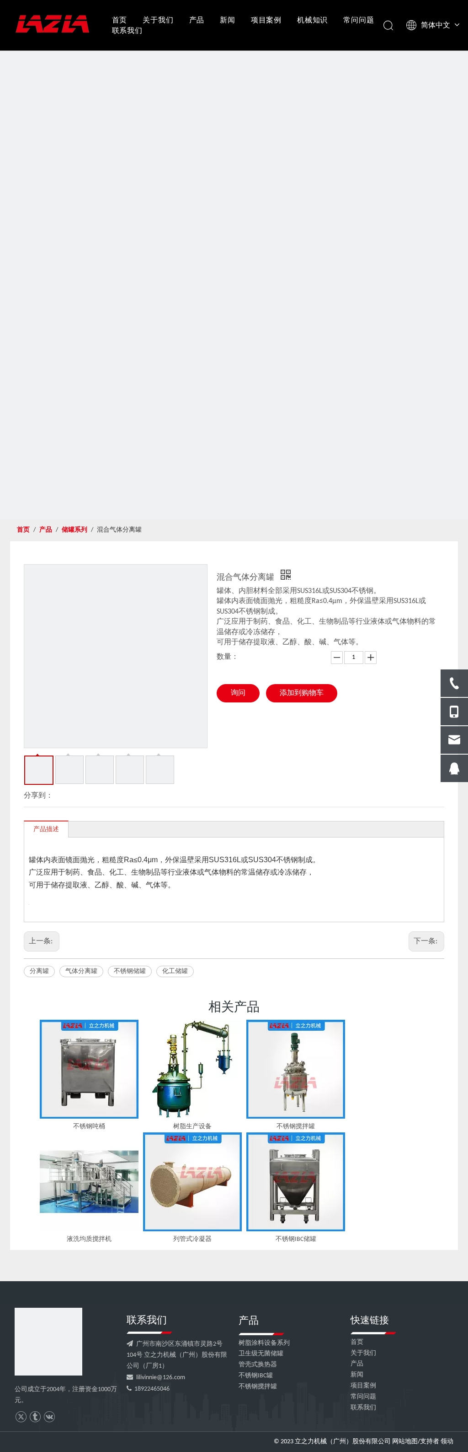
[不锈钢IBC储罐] (295, 1181)
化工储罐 (175, 971)
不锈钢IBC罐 (256, 1375)
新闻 (227, 20)
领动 (447, 1441)
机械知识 (312, 20)
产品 (197, 20)
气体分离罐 (81, 971)
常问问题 (358, 20)
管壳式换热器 (258, 1364)
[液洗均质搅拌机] (89, 1181)
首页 (120, 20)
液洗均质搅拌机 (89, 1239)
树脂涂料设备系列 (264, 1343)
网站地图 (405, 1441)
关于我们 (158, 20)
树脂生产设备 (192, 1126)
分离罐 (39, 971)
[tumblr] (35, 1417)
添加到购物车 (302, 693)
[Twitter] (21, 1417)
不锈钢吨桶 (89, 1126)
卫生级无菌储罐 (261, 1353)
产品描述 (46, 829)
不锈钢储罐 (130, 971)
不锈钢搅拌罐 (296, 1126)
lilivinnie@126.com (160, 1377)
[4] (48, 1342)
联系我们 (127, 30)
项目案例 (266, 20)
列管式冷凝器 (192, 1239)
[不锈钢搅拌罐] (295, 1069)
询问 (238, 693)
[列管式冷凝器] (192, 1181)
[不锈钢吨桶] (89, 1069)
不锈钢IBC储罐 (296, 1239)
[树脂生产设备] (192, 1069)
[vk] (49, 1417)
